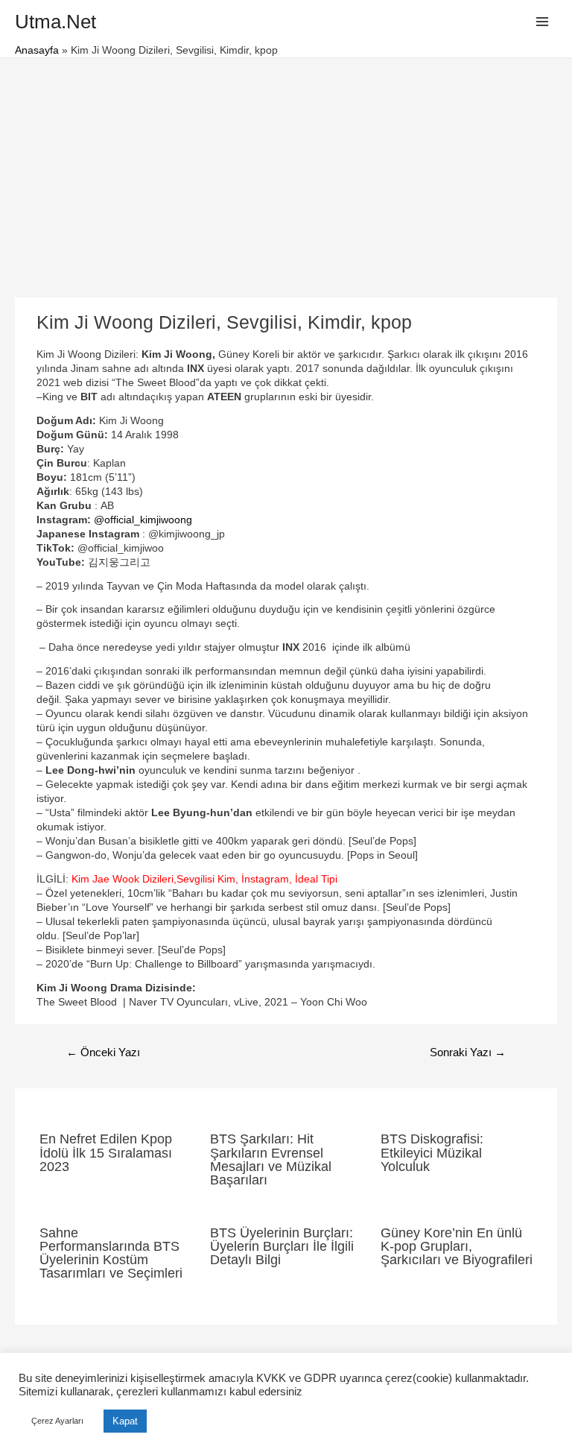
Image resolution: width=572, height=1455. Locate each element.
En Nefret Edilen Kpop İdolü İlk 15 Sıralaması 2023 (105, 1152)
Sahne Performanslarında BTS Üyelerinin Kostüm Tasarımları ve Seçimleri (110, 1253)
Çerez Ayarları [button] (57, 1420)
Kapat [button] (125, 1421)
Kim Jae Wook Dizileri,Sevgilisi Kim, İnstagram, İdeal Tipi (204, 879)
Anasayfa (37, 50)
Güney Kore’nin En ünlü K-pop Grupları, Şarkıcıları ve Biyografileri (457, 1246)
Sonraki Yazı (468, 1052)
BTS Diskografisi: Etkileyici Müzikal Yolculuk (432, 1152)
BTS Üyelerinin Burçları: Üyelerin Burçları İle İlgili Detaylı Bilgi (282, 1246)
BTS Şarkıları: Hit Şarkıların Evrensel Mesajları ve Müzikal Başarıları (270, 1159)
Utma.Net (55, 21)
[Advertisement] (286, 170)
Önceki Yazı (103, 1052)
